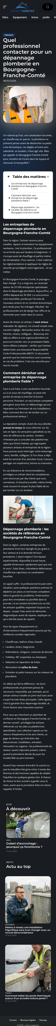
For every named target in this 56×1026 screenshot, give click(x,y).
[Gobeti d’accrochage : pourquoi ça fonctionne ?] (28, 825)
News (8, 840)
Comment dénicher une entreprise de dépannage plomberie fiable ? (24, 198)
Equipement (10, 925)
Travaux (9, 35)
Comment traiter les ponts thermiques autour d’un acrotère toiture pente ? (28, 997)
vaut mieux (41, 321)
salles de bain (29, 667)
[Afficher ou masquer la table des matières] (47, 177)
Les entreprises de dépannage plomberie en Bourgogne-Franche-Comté (29, 186)
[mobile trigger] (5, 7)
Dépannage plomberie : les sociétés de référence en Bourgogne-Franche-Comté (25, 210)
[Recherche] (47, 7)
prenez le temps (12, 427)
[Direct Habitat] (22, 7)
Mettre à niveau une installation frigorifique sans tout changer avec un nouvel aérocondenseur (27, 930)
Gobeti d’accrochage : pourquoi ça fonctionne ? (24, 845)
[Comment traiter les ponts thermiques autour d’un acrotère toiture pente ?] (28, 968)
